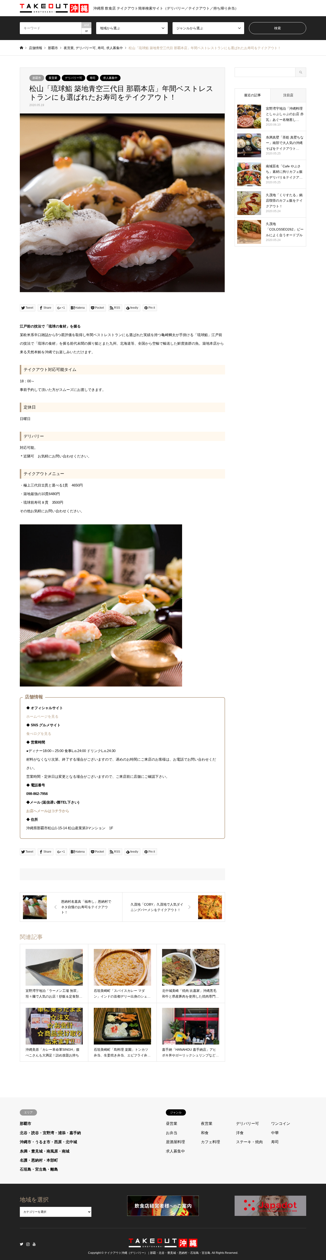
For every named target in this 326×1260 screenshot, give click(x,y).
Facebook (34, 1244)
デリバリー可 (86, 48)
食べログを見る (38, 734)
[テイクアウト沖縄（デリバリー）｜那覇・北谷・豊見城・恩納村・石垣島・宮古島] (163, 1244)
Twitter (21, 1244)
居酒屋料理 (175, 1142)
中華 (275, 1133)
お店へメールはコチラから (47, 811)
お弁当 (171, 1133)
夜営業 (69, 48)
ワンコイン (280, 1124)
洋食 (240, 1133)
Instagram (28, 1244)
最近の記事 (252, 95)
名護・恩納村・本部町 (39, 1160)
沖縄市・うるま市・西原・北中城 (48, 1142)
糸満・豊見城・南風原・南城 (44, 1151)
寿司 (101, 48)
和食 (205, 1133)
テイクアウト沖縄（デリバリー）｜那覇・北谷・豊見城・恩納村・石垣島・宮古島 (157, 1253)
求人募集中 (114, 48)
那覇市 (53, 48)
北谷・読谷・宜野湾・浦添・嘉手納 (50, 1133)
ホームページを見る (42, 716)
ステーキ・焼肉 (249, 1142)
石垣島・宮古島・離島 (39, 1169)
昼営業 (171, 1124)
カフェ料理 (210, 1142)
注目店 (288, 95)
